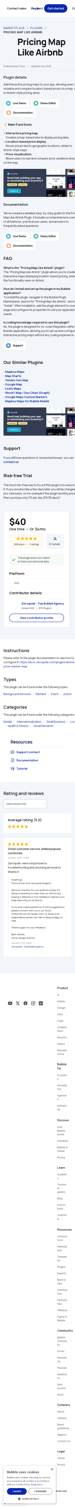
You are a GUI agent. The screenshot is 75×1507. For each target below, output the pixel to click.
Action (67, 694)
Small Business (55, 722)
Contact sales (17, 8)
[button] (29, 1498)
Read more (37, 1484)
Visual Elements (43, 726)
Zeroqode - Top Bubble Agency (42, 603)
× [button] (52, 1469)
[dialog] (29, 1484)
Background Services (17, 694)
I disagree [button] (40, 1491)
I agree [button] (17, 1491)
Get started (56, 8)
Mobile (7, 722)
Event (54, 694)
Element (41, 694)
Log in (35, 8)
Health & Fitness (18, 726)
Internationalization (29, 722)
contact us (11, 462)
